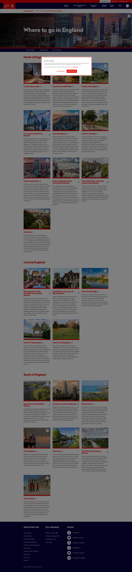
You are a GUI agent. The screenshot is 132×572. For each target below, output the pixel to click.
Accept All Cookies (71, 71)
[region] (66, 66)
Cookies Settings (60, 71)
